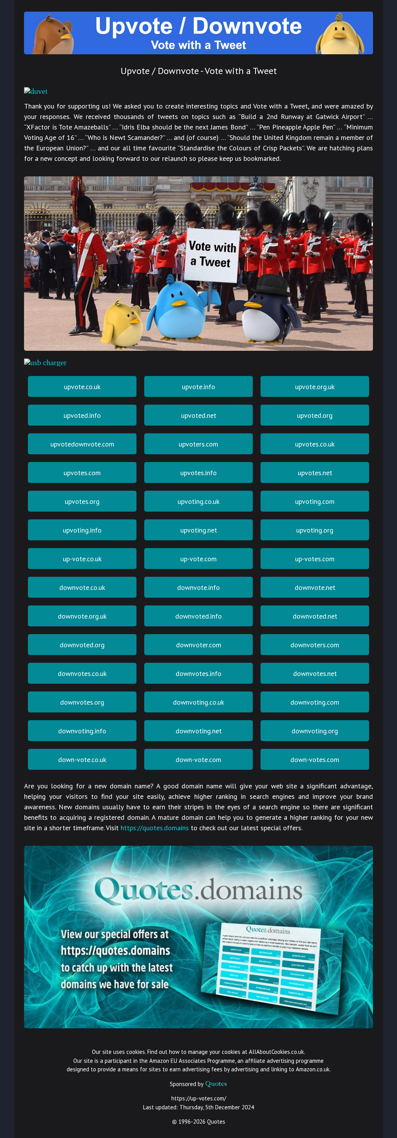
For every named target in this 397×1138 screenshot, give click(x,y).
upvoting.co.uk (198, 501)
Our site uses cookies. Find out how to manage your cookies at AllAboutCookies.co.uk (198, 1051)
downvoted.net (315, 616)
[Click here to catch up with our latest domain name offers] (198, 1025)
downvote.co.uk (82, 587)
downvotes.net (315, 673)
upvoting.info (82, 530)
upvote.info (198, 386)
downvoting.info (82, 730)
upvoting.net (198, 530)
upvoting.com (315, 501)
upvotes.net (315, 472)
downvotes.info (198, 673)
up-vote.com (198, 558)
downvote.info (198, 587)
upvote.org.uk (315, 386)
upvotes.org (82, 501)
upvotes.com (82, 472)
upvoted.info (82, 415)
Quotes (216, 1121)
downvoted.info (198, 616)
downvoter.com (198, 644)
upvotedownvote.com (82, 444)
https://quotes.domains (155, 827)
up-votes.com (315, 558)
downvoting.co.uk (198, 702)
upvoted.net (198, 415)
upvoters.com (198, 444)
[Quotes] (216, 1084)
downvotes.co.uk (82, 673)
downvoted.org (82, 644)
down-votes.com (314, 759)
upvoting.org (314, 530)
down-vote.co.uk (82, 759)
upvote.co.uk (82, 386)
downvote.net (315, 587)
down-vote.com (198, 759)
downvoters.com (314, 644)
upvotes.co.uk (315, 444)
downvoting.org (315, 730)
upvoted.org (315, 415)
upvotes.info (198, 472)
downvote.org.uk (82, 616)
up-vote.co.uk (82, 558)
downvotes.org (82, 702)
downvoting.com (314, 702)
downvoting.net (199, 730)
